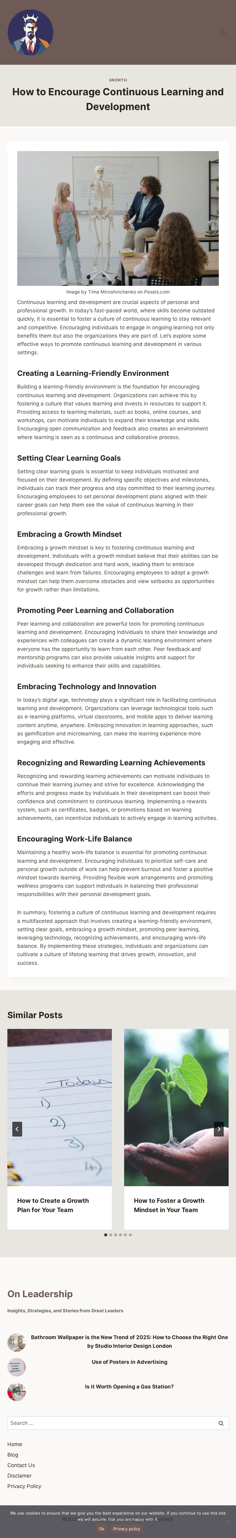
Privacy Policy (24, 1486)
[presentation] (59, 1107)
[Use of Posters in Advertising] (16, 1367)
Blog (12, 1455)
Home (14, 1444)
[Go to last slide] (17, 1129)
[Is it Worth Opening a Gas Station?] (16, 1392)
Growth (118, 80)
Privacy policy (126, 1528)
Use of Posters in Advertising (129, 1362)
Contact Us (21, 1465)
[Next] (219, 1129)
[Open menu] (223, 32)
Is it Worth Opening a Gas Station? (129, 1387)
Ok (101, 1528)
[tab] (105, 1234)
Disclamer (19, 1476)
